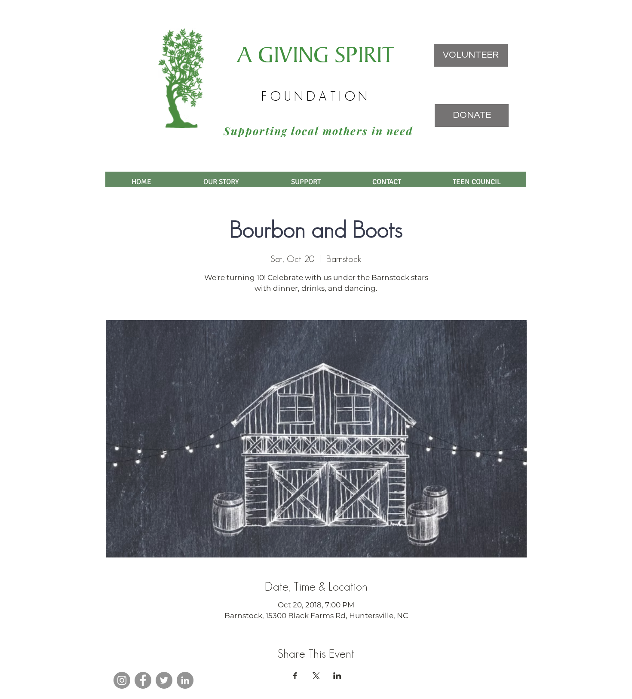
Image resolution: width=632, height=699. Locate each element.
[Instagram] (122, 680)
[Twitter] (164, 680)
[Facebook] (143, 680)
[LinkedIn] (185, 680)
